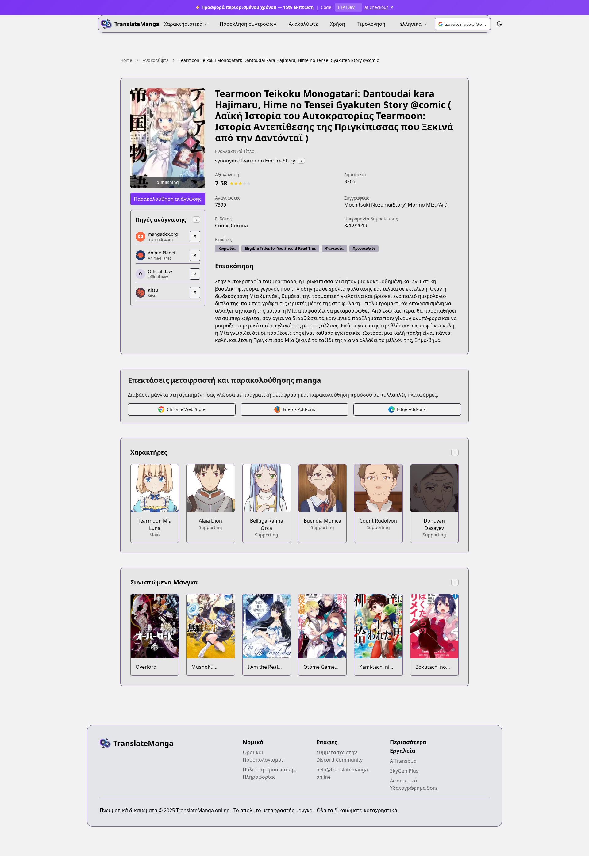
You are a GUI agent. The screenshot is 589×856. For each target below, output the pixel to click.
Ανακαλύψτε (303, 24)
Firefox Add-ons (299, 409)
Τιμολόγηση (371, 24)
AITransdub (403, 761)
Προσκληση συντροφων (248, 24)
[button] (462, 24)
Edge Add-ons (411, 409)
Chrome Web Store (186, 409)
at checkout (376, 7)
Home (126, 60)
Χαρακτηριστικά (183, 24)
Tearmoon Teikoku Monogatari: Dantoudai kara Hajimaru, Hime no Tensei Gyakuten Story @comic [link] (279, 60)
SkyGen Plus (404, 770)
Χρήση (337, 24)
